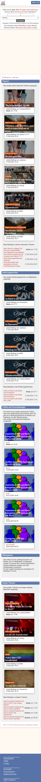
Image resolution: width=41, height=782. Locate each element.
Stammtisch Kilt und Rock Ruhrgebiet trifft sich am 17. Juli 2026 (18, 513)
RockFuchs (10, 397)
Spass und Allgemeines (12, 603)
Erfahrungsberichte (11, 295)
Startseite (8, 758)
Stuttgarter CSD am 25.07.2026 (14, 540)
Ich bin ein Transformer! (16, 635)
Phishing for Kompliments (17, 350)
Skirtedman (8, 715)
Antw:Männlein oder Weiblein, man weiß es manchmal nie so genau (14, 254)
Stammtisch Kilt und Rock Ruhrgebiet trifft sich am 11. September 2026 (18, 436)
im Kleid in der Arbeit (15, 299)
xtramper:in (11, 393)
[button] (35, 2)
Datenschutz (9, 774)
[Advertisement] (20, 52)
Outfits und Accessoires (12, 204)
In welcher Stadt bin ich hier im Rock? (18, 608)
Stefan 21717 (18, 256)
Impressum (9, 771)
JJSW (9, 401)
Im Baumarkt (11, 324)
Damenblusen (12, 208)
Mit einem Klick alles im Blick (26, 28)
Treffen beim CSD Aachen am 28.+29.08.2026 (19, 463)
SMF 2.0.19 (6, 725)
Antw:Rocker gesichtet (11, 258)
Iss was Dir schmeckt (15, 686)
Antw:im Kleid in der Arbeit (13, 391)
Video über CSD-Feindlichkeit (13, 659)
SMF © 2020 (13, 725)
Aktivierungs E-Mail (21, 12)
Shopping (8, 176)
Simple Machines (20, 725)
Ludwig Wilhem (14, 250)
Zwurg (17, 266)
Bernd (8, 468)
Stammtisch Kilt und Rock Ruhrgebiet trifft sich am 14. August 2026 (18, 487)
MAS (18, 709)
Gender (7, 654)
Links (6, 763)
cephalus (7, 260)
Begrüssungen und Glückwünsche (15, 122)
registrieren (34, 10)
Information (9, 780)
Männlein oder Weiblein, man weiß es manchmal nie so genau (19, 128)
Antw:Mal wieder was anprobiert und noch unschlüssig (11, 264)
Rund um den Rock (11, 102)
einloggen (23, 10)
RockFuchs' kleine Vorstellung (14, 232)
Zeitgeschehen (9, 682)
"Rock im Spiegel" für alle (17, 105)
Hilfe (5, 761)
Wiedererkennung (14, 375)
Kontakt (7, 769)
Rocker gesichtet (13, 157)
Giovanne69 (10, 545)
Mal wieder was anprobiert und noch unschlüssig (18, 180)
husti (7, 442)
